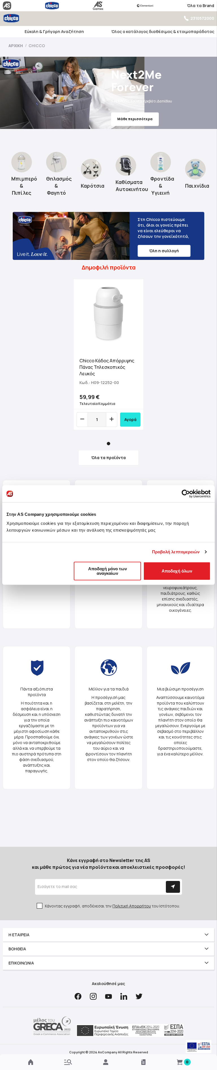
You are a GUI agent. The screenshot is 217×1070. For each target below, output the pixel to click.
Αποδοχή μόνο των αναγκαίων (107, 570)
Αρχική (16, 45)
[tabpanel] (108, 354)
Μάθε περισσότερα (135, 119)
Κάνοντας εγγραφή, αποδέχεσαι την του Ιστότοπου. (112, 906)
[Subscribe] (173, 887)
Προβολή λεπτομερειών (176, 551)
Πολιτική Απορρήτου (131, 906)
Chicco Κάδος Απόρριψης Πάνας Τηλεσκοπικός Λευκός (106, 367)
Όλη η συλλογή (164, 250)
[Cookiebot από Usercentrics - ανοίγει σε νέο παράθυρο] (186, 494)
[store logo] (11, 18)
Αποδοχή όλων (177, 570)
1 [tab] (108, 443)
